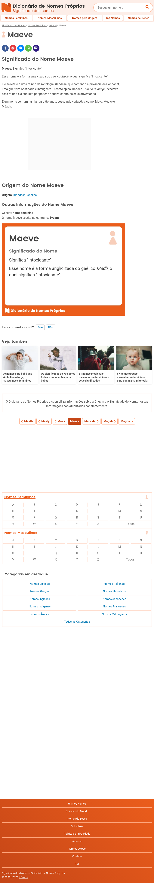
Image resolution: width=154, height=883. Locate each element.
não (50, 327)
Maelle (28, 421)
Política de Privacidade (77, 833)
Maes (61, 421)
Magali (108, 421)
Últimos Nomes (77, 803)
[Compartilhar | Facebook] (5, 48)
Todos (130, 524)
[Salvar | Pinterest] (13, 48)
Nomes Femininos (37, 25)
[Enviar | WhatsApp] (28, 48)
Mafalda (90, 421)
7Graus (23, 877)
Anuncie (77, 841)
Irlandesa (19, 195)
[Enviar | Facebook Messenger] (20, 48)
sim (40, 327)
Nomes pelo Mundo (77, 811)
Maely (45, 421)
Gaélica (32, 195)
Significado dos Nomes (14, 25)
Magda (125, 421)
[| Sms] (36, 48)
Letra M (53, 25)
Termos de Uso (77, 848)
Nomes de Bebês (77, 818)
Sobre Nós (77, 826)
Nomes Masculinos (20, 533)
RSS (77, 863)
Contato (77, 856)
